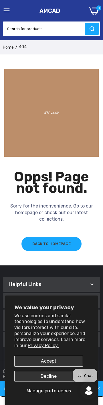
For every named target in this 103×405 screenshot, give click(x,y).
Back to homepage (51, 244)
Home (8, 47)
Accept (48, 361)
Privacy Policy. (43, 345)
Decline (49, 376)
